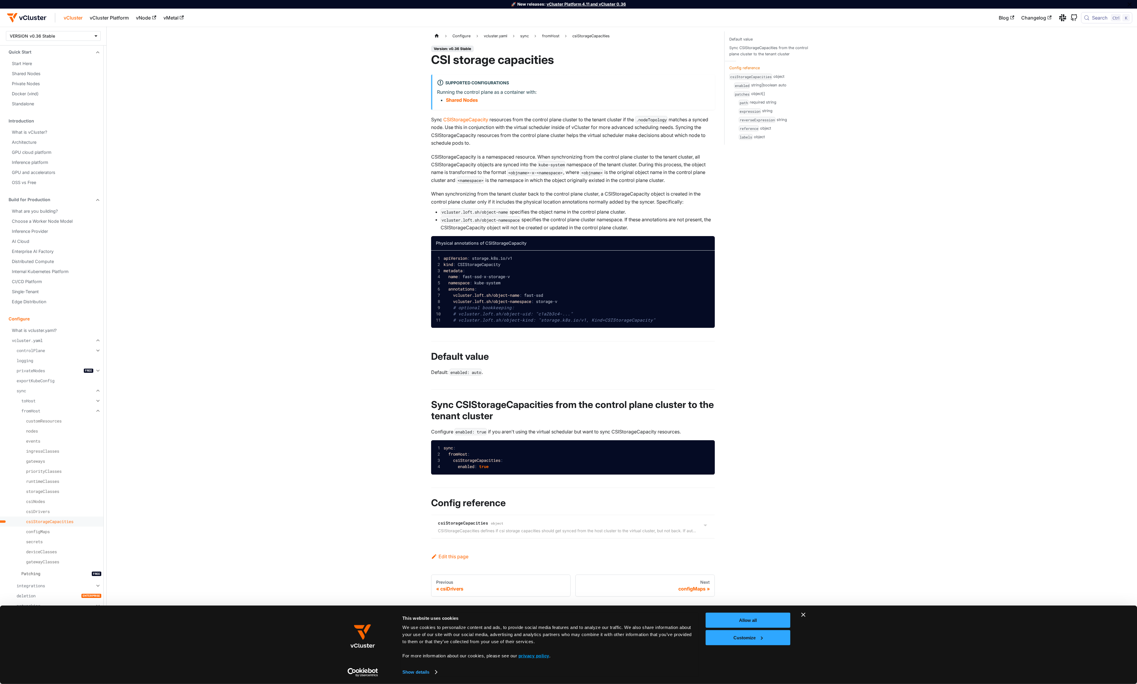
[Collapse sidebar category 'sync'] (97, 391)
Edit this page (453, 556)
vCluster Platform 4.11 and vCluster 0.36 (586, 4)
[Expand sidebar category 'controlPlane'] (97, 350)
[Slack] (1060, 17)
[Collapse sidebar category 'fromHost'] (97, 411)
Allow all (748, 620)
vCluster (73, 18)
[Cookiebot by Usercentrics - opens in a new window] (363, 672)
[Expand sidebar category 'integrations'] (97, 586)
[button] (52, 52)
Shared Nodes (462, 100)
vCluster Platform (109, 18)
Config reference (744, 68)
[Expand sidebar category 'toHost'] (97, 401)
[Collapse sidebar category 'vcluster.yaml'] (97, 340)
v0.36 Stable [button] (42, 35)
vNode (143, 18)
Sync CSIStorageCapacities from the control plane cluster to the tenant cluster (768, 51)
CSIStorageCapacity (465, 119)
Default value (741, 39)
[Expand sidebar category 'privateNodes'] (97, 370)
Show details (415, 672)
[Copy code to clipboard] (706, 259)
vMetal (171, 18)
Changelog (1033, 18)
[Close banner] (803, 615)
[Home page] (436, 36)
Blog (1004, 18)
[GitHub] (1071, 17)
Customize (744, 637)
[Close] (1129, 4)
